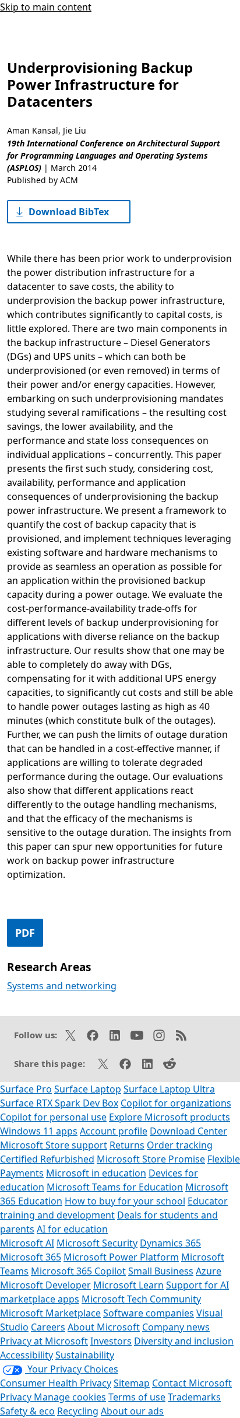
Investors (111, 1341)
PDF (25, 933)
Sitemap (132, 1383)
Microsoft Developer (45, 1285)
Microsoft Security (97, 1243)
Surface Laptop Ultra (169, 1089)
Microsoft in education (96, 1173)
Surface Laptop (87, 1089)
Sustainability (84, 1355)
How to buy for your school (125, 1201)
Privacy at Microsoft (44, 1341)
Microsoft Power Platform (121, 1257)
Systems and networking (62, 985)
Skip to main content (45, 7)
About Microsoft (104, 1327)
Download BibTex (69, 211)
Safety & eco (27, 1411)
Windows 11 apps (38, 1131)
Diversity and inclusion (184, 1341)
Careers (48, 1327)
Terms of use (136, 1397)
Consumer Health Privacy (55, 1383)
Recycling (77, 1411)
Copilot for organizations (176, 1103)
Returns (127, 1145)
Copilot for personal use (53, 1117)
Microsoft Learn (128, 1285)
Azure (208, 1271)
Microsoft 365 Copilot (78, 1271)
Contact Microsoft (192, 1383)
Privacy (17, 1397)
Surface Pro (26, 1089)
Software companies (148, 1313)
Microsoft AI (27, 1243)
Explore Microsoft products (169, 1117)
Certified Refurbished (47, 1159)
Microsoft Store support (53, 1145)
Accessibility (26, 1355)
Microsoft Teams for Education (115, 1187)
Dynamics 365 (170, 1243)
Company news (176, 1327)
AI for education (72, 1229)
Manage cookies (70, 1397)
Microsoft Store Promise (151, 1159)
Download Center (188, 1131)
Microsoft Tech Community (141, 1299)
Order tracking (180, 1145)
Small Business (160, 1271)
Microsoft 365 (30, 1257)
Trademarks (194, 1397)
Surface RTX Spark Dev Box (59, 1103)
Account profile (113, 1131)
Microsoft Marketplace (50, 1313)
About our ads (132, 1411)
